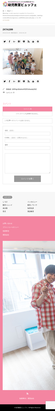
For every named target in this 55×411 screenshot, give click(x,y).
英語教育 (31, 211)
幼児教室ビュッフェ (22, 407)
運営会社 (6, 235)
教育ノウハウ (32, 205)
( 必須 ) (9, 130)
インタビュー (32, 202)
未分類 (5, 208)
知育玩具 (31, 208)
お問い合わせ (7, 223)
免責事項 (6, 231)
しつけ (5, 202)
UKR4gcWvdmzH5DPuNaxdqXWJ (24, 89)
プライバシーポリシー (11, 227)
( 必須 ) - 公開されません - (16, 137)
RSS (27, 393)
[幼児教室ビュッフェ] (20, 4)
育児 (4, 211)
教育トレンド (7, 205)
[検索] (45, 4)
